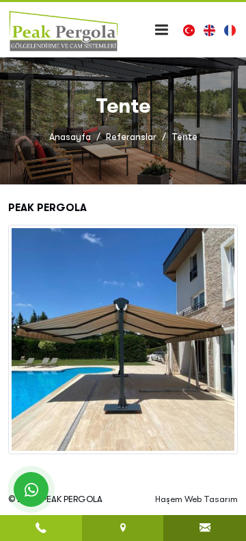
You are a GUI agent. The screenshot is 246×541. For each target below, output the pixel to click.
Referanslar (131, 137)
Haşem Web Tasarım (196, 499)
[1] (161, 29)
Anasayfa (70, 137)
